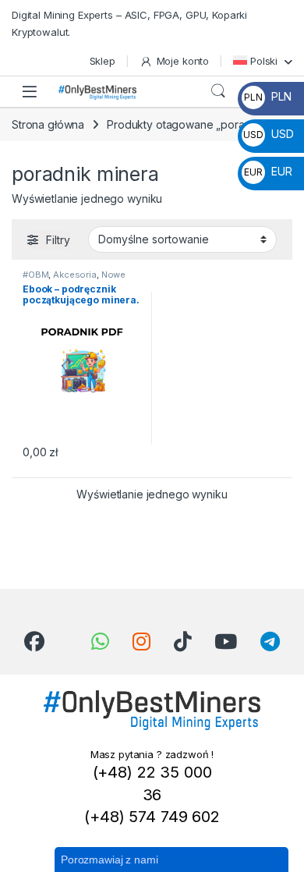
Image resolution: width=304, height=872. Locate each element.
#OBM (35, 274)
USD (268, 133)
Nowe (113, 274)
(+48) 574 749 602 (152, 816)
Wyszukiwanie (218, 91)
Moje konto (183, 61)
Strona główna (48, 124)
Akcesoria (75, 274)
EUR (268, 171)
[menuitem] (262, 61)
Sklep (102, 61)
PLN (267, 96)
